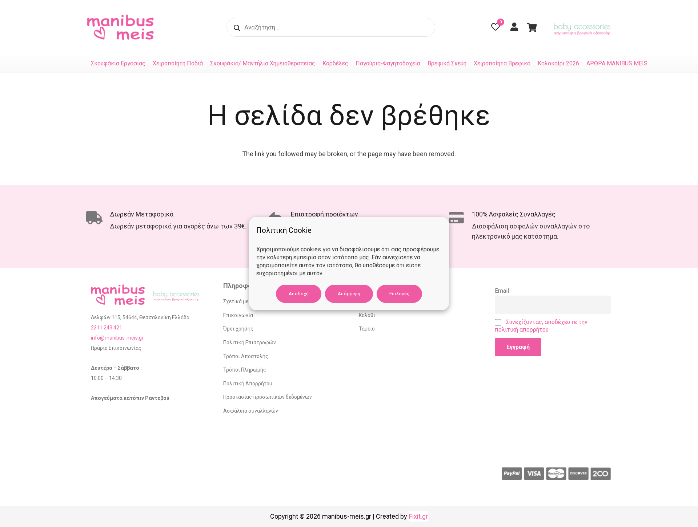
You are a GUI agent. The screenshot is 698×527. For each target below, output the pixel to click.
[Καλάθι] (532, 27)
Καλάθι (367, 315)
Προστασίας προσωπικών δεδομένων (267, 397)
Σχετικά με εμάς (242, 301)
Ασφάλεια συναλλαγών (250, 411)
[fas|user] (516, 27)
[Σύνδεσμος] (122, 27)
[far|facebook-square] (452, 27)
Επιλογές (399, 293)
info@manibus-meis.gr (117, 338)
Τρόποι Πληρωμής (244, 370)
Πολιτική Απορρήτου (247, 383)
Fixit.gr (418, 516)
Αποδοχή (299, 293)
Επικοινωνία (238, 315)
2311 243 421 (106, 328)
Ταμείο (367, 329)
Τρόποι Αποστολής (245, 356)
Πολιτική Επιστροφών (249, 342)
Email (502, 290)
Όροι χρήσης (238, 329)
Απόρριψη (349, 293)
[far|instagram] (470, 27)
